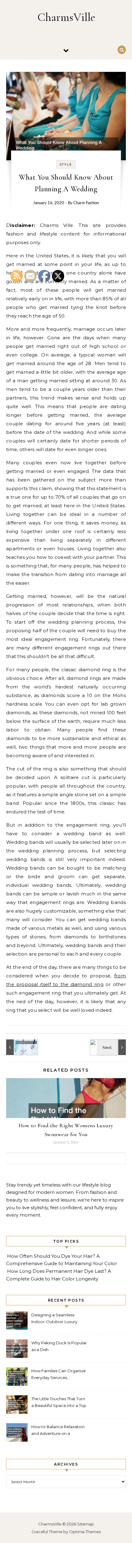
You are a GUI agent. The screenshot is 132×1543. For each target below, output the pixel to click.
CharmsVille (66, 17)
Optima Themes (85, 1531)
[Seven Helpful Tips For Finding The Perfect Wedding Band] (112, 1047)
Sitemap (85, 1524)
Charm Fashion (86, 203)
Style (66, 164)
